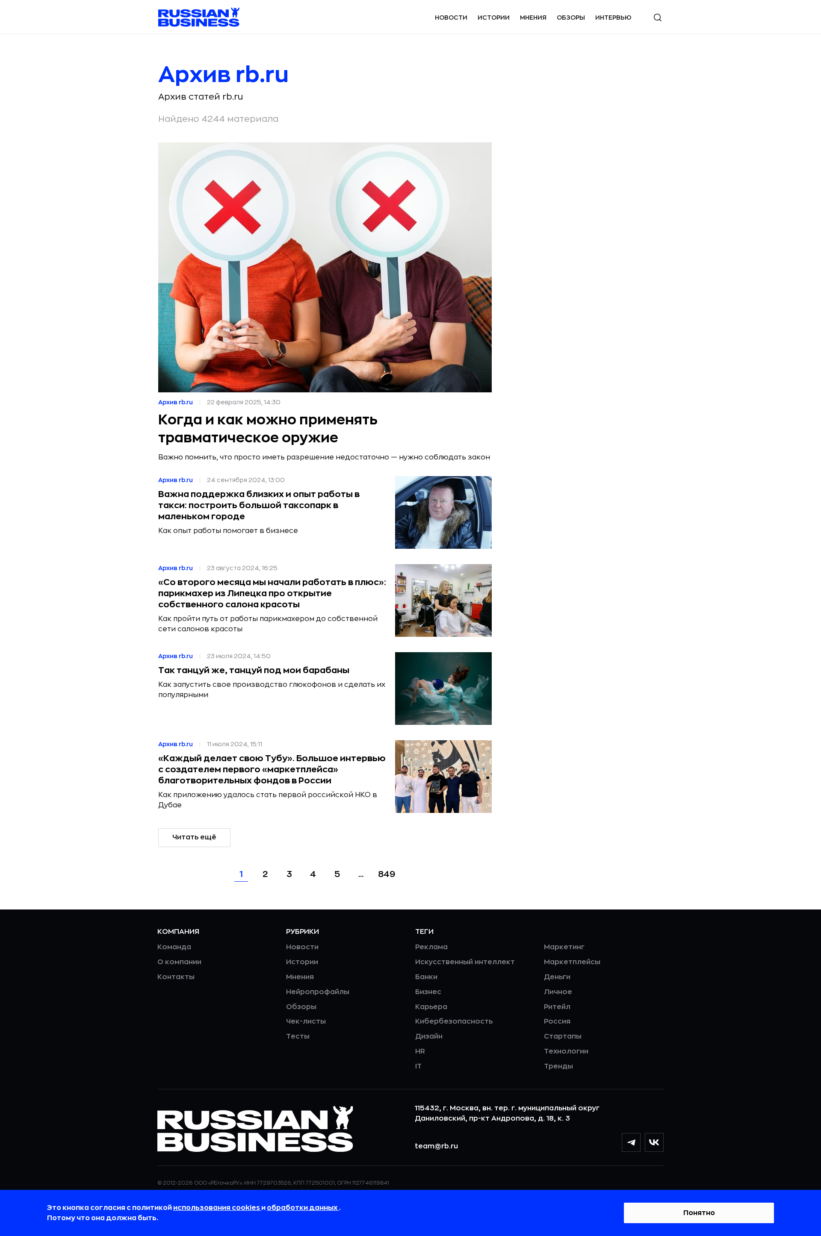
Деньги (557, 977)
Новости (451, 18)
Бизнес (428, 992)
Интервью (613, 18)
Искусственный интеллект (465, 962)
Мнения (533, 18)
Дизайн (429, 1036)
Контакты (176, 977)
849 (386, 874)
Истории (494, 18)
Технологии (566, 1051)
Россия (557, 1021)
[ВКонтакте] (654, 1142)
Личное (558, 992)
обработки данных (303, 1207)
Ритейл (557, 1007)
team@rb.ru (436, 1146)
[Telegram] (631, 1142)
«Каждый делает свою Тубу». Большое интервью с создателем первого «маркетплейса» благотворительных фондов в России (272, 769)
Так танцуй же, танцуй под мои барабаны (253, 670)
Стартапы (563, 1036)
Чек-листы (306, 1021)
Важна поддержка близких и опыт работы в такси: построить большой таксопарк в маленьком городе (259, 505)
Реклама (431, 947)
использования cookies (217, 1207)
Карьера (431, 1007)
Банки (426, 977)
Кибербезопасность (454, 1021)
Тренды (558, 1066)
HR (420, 1051)
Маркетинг (564, 947)
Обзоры (571, 18)
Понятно (699, 1213)
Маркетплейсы (572, 962)
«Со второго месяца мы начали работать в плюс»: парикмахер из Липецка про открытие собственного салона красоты (272, 593)
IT (418, 1066)
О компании (179, 962)
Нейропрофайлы (317, 992)
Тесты (298, 1036)
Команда (174, 947)
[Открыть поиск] (658, 17)
